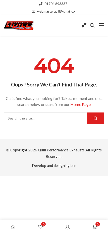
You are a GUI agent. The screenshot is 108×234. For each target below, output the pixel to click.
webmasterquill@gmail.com (57, 11)
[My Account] (67, 227)
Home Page (80, 104)
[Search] (95, 118)
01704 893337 (55, 4)
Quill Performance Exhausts (61, 150)
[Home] (13, 227)
